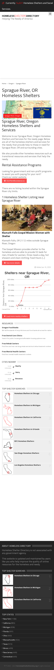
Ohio (5, 635)
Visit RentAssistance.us (15, 180)
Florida (6, 631)
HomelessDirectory (20, 16)
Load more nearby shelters (17, 316)
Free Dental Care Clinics (12, 335)
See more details (13, 262)
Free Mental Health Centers (13, 351)
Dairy (17, 372)
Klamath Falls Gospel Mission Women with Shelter (26, 234)
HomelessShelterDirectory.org (26, 666)
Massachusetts (9, 639)
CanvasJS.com (48, 309)
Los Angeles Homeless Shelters (27, 465)
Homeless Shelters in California (27, 417)
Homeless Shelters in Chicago (26, 393)
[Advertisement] (27, 51)
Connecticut (7, 656)
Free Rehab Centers (10, 343)
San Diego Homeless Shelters (26, 453)
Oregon (11, 83)
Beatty (18, 366)
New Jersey (7, 652)
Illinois (5, 648)
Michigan (6, 627)
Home (4, 83)
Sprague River (21, 83)
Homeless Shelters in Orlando (26, 429)
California (6, 623)
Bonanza (19, 378)
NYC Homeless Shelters (24, 441)
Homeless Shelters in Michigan (27, 405)
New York (7, 618)
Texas (5, 644)
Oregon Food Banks (10, 327)
